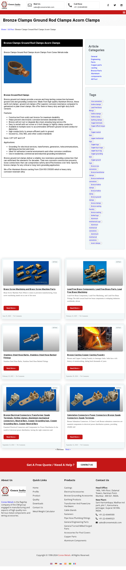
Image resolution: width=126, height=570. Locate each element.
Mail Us (37, 4)
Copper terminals (96, 123)
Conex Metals (7, 502)
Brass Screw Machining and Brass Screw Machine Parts (29, 289)
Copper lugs (95, 144)
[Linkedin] (121, 5)
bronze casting (96, 212)
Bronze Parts (96, 71)
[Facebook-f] (108, 5)
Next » (68, 449)
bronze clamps (96, 203)
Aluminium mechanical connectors (93, 237)
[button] (124, 12)
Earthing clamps (96, 120)
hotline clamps (96, 114)
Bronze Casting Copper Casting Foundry (86, 355)
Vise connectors (96, 101)
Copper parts (96, 65)
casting (94, 68)
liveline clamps (96, 104)
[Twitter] (114, 5)
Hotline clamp (95, 117)
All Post (11, 29)
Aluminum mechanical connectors (93, 228)
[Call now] (70, 5)
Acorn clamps (95, 243)
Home (3, 29)
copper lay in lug (96, 151)
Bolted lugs (95, 215)
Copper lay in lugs (97, 148)
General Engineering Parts (95, 59)
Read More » (11, 308)
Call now (78, 4)
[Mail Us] (30, 5)
